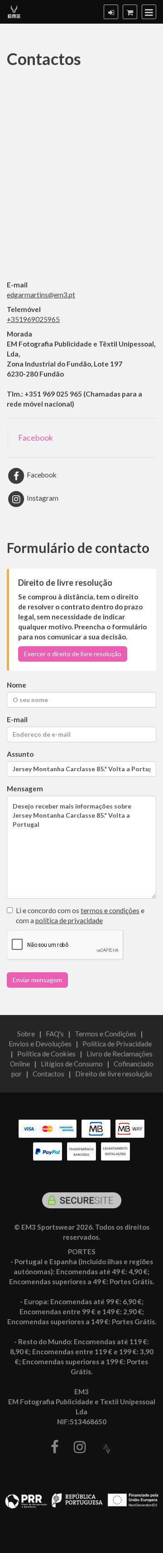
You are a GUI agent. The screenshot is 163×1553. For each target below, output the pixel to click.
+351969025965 (33, 319)
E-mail (17, 719)
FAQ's (55, 1034)
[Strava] (106, 1449)
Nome (16, 685)
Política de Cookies (46, 1054)
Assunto (20, 754)
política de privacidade (69, 920)
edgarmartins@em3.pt (41, 295)
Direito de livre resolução (113, 1074)
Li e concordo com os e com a (80, 915)
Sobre (26, 1034)
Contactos (48, 1074)
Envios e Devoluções (40, 1044)
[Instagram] (80, 1447)
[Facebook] (55, 1447)
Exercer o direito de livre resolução (72, 654)
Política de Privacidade (117, 1044)
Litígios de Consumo (72, 1064)
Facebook (35, 437)
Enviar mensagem (37, 980)
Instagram (41, 498)
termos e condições (110, 910)
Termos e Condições (105, 1034)
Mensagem (25, 788)
